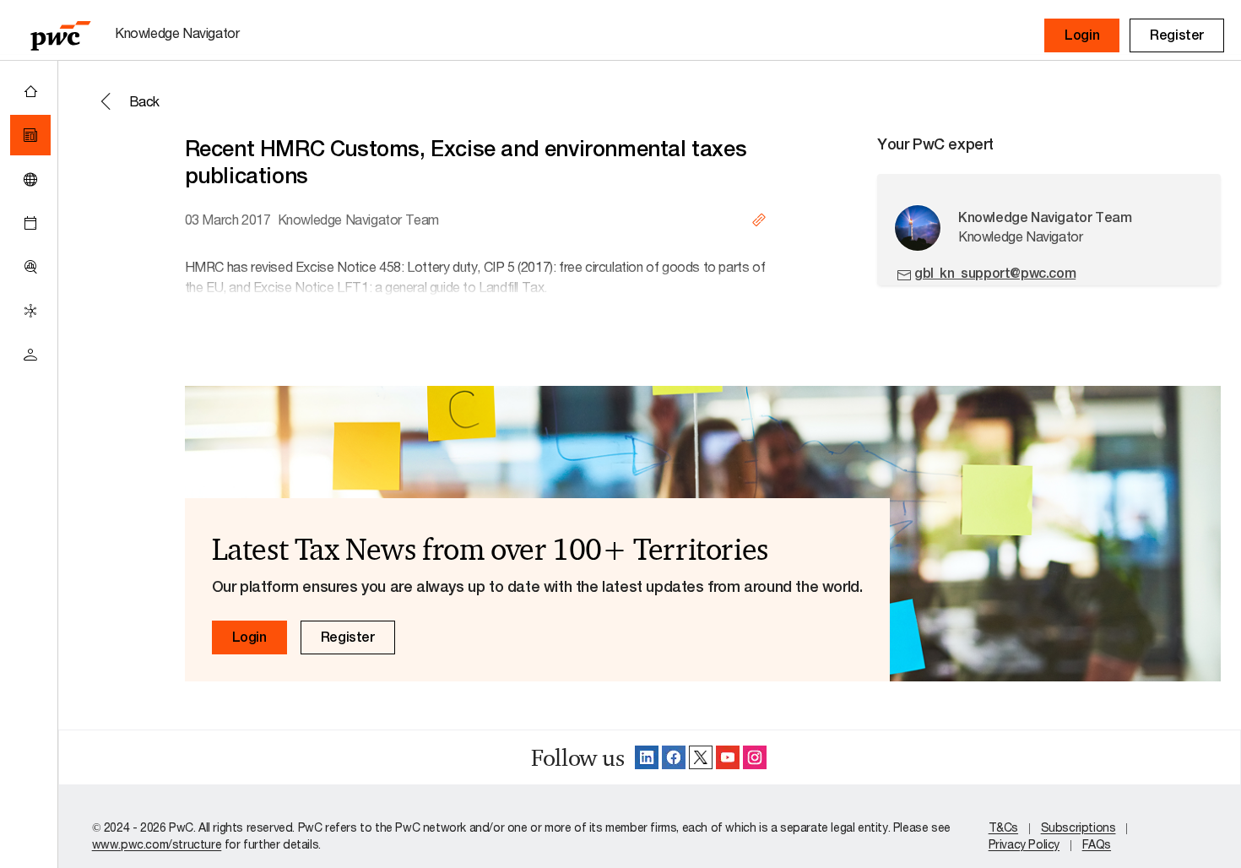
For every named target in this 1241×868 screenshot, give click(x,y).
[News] (30, 135)
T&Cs (1003, 827)
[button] (1081, 35)
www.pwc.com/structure (157, 844)
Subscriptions (1078, 827)
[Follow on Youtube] (728, 757)
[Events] (30, 223)
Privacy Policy (1024, 844)
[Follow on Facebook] (674, 757)
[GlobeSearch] (30, 179)
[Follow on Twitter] (701, 757)
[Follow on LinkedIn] (646, 757)
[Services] (30, 310)
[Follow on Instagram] (755, 757)
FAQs (1096, 844)
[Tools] (30, 267)
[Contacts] (30, 354)
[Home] (30, 91)
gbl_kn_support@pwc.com (995, 273)
